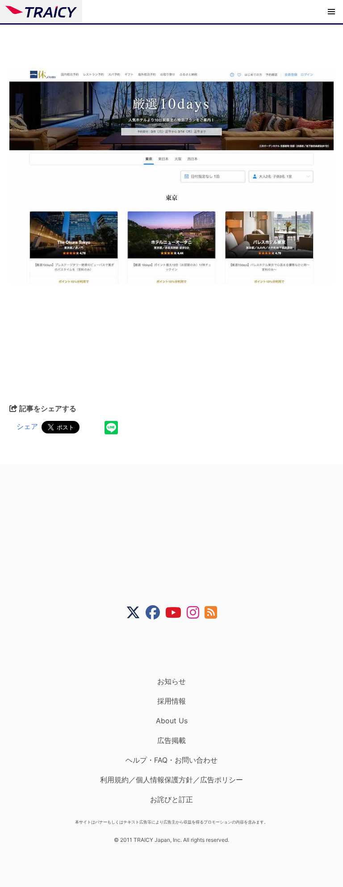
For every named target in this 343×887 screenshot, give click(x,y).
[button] (331, 11)
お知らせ (171, 681)
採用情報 (171, 700)
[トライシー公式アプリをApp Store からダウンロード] (177, 648)
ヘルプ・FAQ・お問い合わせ (171, 759)
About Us (172, 720)
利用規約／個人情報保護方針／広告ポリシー (171, 779)
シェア (27, 426)
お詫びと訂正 (171, 799)
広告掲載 (171, 740)
